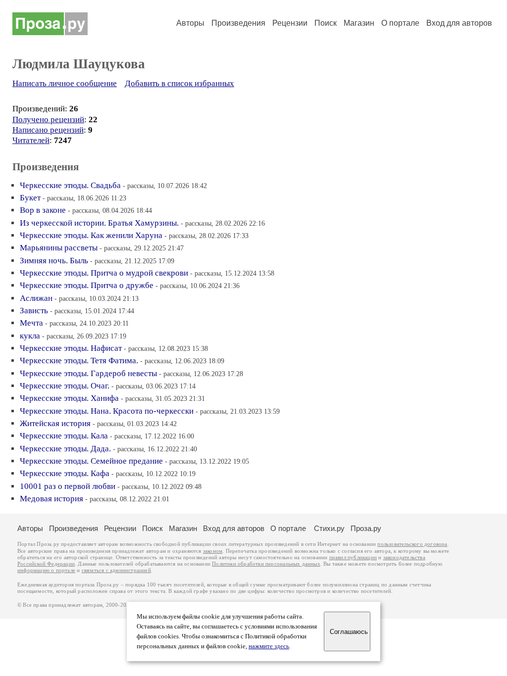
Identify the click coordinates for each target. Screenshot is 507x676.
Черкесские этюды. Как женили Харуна (91, 235)
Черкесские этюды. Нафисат (71, 348)
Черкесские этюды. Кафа (64, 473)
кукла (30, 335)
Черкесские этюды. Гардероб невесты (88, 373)
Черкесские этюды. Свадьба (70, 185)
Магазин (359, 23)
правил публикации (353, 557)
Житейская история (55, 423)
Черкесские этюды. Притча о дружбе (86, 285)
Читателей (31, 140)
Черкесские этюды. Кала (64, 435)
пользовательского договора (412, 544)
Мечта (31, 323)
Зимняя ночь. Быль (54, 260)
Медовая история (51, 498)
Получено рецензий (48, 119)
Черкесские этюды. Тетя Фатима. (79, 360)
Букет (30, 197)
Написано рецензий (48, 130)
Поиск (325, 23)
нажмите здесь (269, 646)
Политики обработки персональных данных (266, 564)
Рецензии (289, 23)
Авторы (190, 23)
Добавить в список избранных (179, 83)
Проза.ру (366, 528)
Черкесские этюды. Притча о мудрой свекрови (104, 273)
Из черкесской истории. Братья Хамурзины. (99, 223)
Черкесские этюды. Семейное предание (91, 461)
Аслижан (36, 298)
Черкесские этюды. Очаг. (64, 385)
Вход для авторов (459, 23)
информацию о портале (46, 570)
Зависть (34, 310)
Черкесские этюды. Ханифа (69, 398)
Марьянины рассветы (59, 247)
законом (212, 551)
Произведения (238, 23)
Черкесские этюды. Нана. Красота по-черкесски (107, 411)
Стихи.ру (329, 528)
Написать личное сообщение (64, 83)
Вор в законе (43, 210)
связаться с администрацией (116, 570)
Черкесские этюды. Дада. (65, 448)
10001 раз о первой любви (67, 486)
